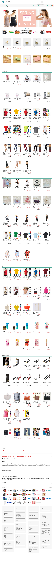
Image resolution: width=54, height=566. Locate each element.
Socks (5, 535)
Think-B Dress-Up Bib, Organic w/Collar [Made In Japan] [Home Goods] (46, 205)
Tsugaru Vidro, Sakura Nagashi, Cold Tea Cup (7, 99)
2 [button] (27, 28)
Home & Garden (44, 542)
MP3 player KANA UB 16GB (17, 383)
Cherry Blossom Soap (36, 63)
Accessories (18, 542)
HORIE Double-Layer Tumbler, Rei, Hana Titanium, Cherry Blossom (16, 82)
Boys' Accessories (19, 517)
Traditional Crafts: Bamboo (46, 519)
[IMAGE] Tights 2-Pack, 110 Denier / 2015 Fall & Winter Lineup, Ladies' (36, 153)
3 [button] (28, 28)
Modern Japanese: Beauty (46, 539)
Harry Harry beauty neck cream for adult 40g (36, 331)
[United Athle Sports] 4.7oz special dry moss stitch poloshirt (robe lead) (7, 118)
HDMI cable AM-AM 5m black (37, 366)
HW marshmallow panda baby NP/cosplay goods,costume (17, 188)
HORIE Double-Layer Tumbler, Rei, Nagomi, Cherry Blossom (7, 82)
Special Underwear (7, 532)
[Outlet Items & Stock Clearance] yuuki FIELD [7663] (46, 401)
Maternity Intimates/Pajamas (7, 547)
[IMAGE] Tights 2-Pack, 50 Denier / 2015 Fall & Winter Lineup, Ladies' (17, 153)
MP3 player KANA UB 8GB (26, 383)
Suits (4, 514)
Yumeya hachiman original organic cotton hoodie (36, 437)
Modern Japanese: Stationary (45, 537)
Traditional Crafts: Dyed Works (45, 523)
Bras (4, 529)
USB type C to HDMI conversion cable (6, 383)
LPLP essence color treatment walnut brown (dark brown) (17, 331)
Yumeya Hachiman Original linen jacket (46, 436)
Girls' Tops (18, 508)
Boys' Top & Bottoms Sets (20, 516)
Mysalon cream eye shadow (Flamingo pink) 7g (37, 348)
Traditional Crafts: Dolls (45, 527)
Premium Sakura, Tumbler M (45, 99)
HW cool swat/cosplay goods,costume (46, 223)
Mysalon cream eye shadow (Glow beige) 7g (46, 348)
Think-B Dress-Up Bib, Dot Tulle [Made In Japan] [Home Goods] (7, 205)
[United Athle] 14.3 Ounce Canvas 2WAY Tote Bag (36, 295)
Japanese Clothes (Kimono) (6, 519)
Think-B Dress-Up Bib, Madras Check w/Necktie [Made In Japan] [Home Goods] (17, 205)
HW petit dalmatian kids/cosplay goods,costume (6, 223)
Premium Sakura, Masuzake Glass (26, 99)
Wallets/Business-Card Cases (32, 510)
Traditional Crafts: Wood (45, 521)
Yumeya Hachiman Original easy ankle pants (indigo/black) (16, 437)
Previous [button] (1, 32)
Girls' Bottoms (18, 509)
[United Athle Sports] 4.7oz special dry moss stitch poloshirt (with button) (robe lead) (37, 118)
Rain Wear (30, 516)
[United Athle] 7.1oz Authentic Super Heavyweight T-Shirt (46, 277)
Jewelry (30, 513)
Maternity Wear (6, 545)
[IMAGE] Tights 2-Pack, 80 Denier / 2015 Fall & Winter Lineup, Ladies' (27, 153)
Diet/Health (30, 528)
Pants (4, 512)
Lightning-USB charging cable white (37, 383)
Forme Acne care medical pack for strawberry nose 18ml (26, 348)
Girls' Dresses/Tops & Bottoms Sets (19, 512)
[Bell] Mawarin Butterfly (47, 46)
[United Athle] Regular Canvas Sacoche (17, 295)
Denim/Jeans (6, 513)
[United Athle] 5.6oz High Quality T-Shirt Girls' (46, 117)
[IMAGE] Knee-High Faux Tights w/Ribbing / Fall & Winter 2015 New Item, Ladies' (27, 170)
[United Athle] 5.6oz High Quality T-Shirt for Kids (7, 240)
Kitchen (43, 541)
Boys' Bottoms (18, 515)
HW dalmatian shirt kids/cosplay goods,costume (36, 223)
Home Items (31, 537)
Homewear (5, 534)
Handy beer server (6, 365)
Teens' (17, 524)
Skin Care (30, 523)
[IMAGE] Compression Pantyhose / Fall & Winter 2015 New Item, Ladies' (17, 170)
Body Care (30, 525)
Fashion (43, 543)
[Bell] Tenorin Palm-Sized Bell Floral (26, 46)
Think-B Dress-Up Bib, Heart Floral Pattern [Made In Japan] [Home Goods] (27, 205)
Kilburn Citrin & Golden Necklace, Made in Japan (37, 312)
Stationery (30, 540)
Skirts (4, 511)
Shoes (17, 541)
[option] (27, 18)
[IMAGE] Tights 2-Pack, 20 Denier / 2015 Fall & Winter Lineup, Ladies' (7, 153)
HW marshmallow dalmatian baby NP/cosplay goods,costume (26, 188)
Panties (5, 530)
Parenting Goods (6, 549)
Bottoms (43, 508)
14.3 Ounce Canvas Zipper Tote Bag (26, 312)
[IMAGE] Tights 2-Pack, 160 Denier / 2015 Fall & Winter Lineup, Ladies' (46, 153)
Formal (5, 515)
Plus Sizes (5, 516)
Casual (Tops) (18, 536)
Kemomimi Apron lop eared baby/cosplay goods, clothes (6, 188)
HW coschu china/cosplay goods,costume (25, 259)
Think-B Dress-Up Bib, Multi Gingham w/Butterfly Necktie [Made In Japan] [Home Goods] (37, 206)
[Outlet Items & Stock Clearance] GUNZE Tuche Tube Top (7, 418)
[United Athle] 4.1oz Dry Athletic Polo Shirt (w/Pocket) (46, 134)
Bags (30, 508)
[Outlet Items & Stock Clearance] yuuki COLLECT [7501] (36, 401)
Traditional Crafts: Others (46, 529)
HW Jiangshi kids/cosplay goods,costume (15, 223)
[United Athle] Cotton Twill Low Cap (26, 295)
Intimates (5, 525)
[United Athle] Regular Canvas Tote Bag (7, 295)
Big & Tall (17, 543)
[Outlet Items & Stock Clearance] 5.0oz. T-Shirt (17, 418)
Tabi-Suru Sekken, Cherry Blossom (6, 63)
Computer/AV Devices (32, 543)
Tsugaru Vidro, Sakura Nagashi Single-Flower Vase (17, 99)
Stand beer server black (16, 366)
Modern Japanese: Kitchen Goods (33, 548)
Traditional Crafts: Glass (46, 526)
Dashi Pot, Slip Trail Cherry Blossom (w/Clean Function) (46, 82)
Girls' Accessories (19, 513)
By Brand (30, 541)
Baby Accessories (7, 544)
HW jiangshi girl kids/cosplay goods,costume (25, 223)
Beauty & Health (31, 522)
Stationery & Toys (44, 546)
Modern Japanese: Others (46, 540)
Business (17, 538)
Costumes (30, 545)
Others (5, 521)
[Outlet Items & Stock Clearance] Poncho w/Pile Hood (7, 401)
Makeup (30, 524)
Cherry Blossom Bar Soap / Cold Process (46, 63)
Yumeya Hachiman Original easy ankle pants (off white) (26, 437)
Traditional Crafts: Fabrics (46, 524)
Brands (30, 529)
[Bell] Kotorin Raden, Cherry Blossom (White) (6, 47)
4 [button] (30, 28)
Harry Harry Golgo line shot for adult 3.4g (7, 347)
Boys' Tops (18, 514)
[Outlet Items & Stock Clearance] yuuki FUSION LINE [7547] (26, 401)
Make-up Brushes (32, 530)
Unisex (5, 520)
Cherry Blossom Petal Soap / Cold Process (26, 63)
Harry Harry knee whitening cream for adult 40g (46, 331)
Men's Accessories (32, 515)
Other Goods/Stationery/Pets (32, 536)
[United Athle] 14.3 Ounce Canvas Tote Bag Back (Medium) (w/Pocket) (46, 296)
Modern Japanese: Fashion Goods (46, 535)
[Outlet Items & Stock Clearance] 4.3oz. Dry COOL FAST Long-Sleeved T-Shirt (17, 402)
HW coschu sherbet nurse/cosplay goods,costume (16, 259)
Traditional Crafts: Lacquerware (44, 516)
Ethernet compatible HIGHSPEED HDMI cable (26, 366)
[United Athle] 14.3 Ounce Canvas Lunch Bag (16, 312)
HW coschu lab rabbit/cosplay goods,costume (5, 259)
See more (51, 445)
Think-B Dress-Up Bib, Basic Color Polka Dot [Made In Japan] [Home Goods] (37, 188)
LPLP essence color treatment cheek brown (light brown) (7, 331)
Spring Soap (15, 63)
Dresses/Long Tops (7, 509)
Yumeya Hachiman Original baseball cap (6, 436)
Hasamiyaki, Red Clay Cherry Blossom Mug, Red (36, 82)
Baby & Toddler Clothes (7, 543)
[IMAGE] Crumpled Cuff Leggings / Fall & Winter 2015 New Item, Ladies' (7, 170)
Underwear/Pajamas (19, 540)
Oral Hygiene (31, 531)
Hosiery (5, 536)
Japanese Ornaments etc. (33, 544)
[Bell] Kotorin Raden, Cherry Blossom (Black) (16, 47)
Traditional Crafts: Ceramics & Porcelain (45, 518)
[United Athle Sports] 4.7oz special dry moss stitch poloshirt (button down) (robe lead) (27, 118)
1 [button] (25, 28)
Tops (4, 508)
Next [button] (52, 32)
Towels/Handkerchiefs (32, 542)
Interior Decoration (32, 538)
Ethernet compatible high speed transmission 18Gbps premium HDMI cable (46, 366)
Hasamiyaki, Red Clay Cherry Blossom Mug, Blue (26, 82)
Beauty (43, 544)
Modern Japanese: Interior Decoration (33, 550)
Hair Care (30, 527)
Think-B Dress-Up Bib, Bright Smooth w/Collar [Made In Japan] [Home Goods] (47, 188)
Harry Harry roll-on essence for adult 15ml (17, 347)
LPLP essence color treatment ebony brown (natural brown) (27, 331)
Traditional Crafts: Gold (45, 525)
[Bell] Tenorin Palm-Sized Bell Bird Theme (36, 46)
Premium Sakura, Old (36, 98)
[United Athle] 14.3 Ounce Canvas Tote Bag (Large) (6, 312)
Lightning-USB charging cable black (47, 383)
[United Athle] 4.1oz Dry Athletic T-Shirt (16, 134)
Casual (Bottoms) (19, 537)
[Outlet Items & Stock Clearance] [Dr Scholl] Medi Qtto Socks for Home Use (26, 419)
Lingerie (5, 531)
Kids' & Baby (44, 509)
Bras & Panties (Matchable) (6, 528)
